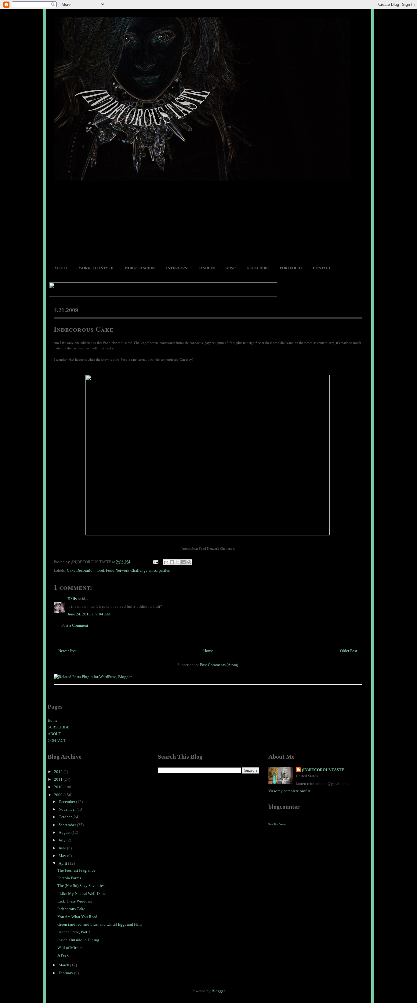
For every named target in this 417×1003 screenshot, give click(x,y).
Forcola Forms (69, 878)
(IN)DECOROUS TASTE (323, 770)
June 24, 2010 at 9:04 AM (89, 614)
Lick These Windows (74, 901)
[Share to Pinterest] (189, 562)
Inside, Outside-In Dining (78, 940)
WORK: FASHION (140, 268)
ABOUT (60, 268)
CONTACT (322, 268)
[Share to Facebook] (183, 562)
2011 (58, 779)
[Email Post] (155, 562)
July (63, 840)
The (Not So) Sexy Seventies (80, 885)
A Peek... (64, 955)
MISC (231, 268)
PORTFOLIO (291, 268)
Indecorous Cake (83, 328)
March (64, 965)
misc (153, 570)
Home (208, 650)
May (63, 855)
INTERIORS (176, 268)
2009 (58, 795)
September (68, 824)
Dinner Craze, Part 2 (73, 932)
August (65, 832)
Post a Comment (74, 625)
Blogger (218, 991)
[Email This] (166, 562)
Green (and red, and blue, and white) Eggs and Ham (99, 924)
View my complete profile (289, 791)
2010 (58, 787)
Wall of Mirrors (69, 947)
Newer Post (67, 650)
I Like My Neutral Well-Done (81, 893)
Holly (72, 598)
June (63, 848)
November (68, 809)
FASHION (206, 268)
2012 (58, 771)
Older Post (348, 650)
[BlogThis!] (172, 562)
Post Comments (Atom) (219, 664)
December (67, 801)
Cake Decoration (81, 570)
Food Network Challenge (126, 570)
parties (164, 570)
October (66, 817)
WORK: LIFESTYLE (96, 268)
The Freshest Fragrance (76, 870)
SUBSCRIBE (258, 268)
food (100, 570)
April (63, 863)
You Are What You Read (77, 916)
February (66, 973)
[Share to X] (178, 562)
